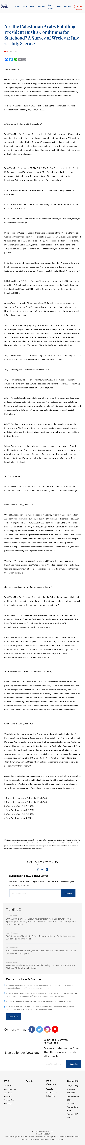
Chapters (8, 1096)
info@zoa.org (72, 1086)
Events (58, 7)
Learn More (13, 1017)
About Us (8, 1086)
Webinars (67, 7)
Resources (41, 7)
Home (17, 7)
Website (49, 1089)
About (25, 7)
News (32, 7)
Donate (79, 7)
